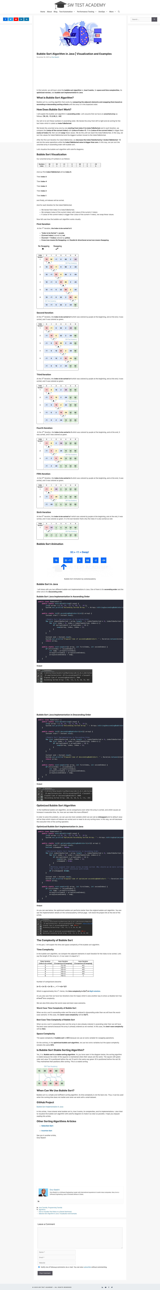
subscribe (87, 1267)
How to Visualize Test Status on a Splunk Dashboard (55, 1211)
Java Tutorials (43, 1207)
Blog (55, 12)
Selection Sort (47, 1126)
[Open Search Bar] (119, 12)
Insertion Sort (46, 1131)
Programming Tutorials (55, 1207)
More (111, 12)
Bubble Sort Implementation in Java (50, 1107)
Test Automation (66, 12)
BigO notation (95, 991)
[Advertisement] (80, 74)
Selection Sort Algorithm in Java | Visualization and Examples (58, 1213)
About (49, 12)
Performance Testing (85, 12)
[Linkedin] (38, 1201)
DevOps (102, 12)
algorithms (42, 1209)
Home (42, 12)
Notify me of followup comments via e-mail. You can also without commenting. (73, 1267)
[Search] (154, 19)
